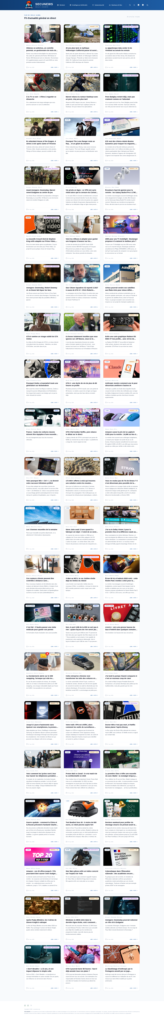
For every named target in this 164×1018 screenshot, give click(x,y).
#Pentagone (123, 966)
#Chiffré (76, 721)
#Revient (116, 94)
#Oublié (38, 333)
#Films (31, 94)
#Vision (111, 526)
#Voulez (107, 477)
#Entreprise (69, 673)
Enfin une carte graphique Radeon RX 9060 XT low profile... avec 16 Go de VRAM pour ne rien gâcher (120, 339)
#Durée (67, 380)
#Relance (73, 94)
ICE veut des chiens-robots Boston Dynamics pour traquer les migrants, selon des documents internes (120, 143)
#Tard (67, 45)
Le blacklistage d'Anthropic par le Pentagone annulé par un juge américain (118, 971)
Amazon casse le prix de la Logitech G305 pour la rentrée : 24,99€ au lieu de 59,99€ (121, 434)
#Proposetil (121, 236)
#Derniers (107, 819)
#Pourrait (112, 284)
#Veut (106, 138)
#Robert (40, 284)
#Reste (76, 138)
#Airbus (107, 284)
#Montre (114, 380)
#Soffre (117, 770)
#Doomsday (34, 187)
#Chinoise (75, 673)
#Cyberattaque (109, 868)
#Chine (38, 819)
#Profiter (119, 819)
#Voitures (33, 429)
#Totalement (74, 333)
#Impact (37, 966)
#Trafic (68, 721)
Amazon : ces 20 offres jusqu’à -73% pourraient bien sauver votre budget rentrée (41, 873)
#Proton (68, 770)
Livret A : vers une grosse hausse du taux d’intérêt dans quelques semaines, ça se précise (121, 629)
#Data (114, 45)
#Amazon (107, 429)
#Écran (107, 575)
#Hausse (117, 624)
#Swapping (41, 673)
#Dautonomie (38, 721)
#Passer (37, 624)
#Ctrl (31, 477)
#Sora (76, 819)
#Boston (119, 138)
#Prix (115, 429)
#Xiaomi (116, 673)
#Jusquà (28, 721)
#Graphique (116, 333)
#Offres (33, 868)
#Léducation (116, 868)
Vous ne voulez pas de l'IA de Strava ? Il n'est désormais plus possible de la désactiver (121, 483)
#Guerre (28, 819)
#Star (67, 284)
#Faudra (32, 624)
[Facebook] (139, 5)
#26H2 (72, 917)
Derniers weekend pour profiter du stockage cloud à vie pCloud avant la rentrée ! (120, 824)
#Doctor (107, 721)
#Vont (36, 770)
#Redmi (117, 575)
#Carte (111, 333)
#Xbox (112, 770)
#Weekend (113, 819)
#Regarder (36, 94)
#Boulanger (114, 236)
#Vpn (76, 187)
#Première (116, 526)
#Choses (68, 333)
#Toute (39, 380)
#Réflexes (72, 236)
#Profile (77, 380)
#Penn (106, 94)
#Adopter (78, 236)
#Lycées (32, 770)
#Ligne (72, 187)
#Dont (27, 966)
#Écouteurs (108, 187)
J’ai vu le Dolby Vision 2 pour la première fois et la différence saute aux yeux (121, 532)
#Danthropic (116, 966)
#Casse (111, 429)
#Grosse (112, 624)
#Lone (67, 138)
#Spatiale (33, 819)
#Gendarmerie (29, 673)
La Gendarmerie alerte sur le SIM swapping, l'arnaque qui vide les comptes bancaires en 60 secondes (40, 678)
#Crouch (34, 236)
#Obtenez (28, 45)
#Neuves (39, 429)
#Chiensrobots (112, 138)
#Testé (107, 673)
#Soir (27, 94)
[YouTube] (143, 5)
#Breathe (32, 966)
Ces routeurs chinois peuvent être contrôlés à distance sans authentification (40, 580)
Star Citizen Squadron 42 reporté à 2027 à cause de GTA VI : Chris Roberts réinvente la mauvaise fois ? (82, 290)
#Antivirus (34, 45)
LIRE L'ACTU (54, 67)
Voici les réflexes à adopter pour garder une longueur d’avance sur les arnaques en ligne (82, 241)
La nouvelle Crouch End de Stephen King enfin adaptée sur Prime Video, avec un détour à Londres (41, 241)
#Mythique (72, 45)
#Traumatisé (33, 380)
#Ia (117, 380)
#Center (118, 45)
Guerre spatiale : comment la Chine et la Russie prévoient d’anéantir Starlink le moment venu (41, 824)
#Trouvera (77, 477)
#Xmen (67, 575)
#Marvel (68, 94)
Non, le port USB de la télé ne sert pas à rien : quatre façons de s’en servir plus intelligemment (82, 629)
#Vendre (118, 284)
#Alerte (36, 673)
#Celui (73, 477)
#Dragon (39, 138)
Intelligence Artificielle (130, 26)
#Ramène (28, 333)
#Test (67, 819)
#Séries (38, 917)
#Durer (73, 966)
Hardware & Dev (54, 26)
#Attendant (29, 138)
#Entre (76, 917)
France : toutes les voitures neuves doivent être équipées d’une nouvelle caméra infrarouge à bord (41, 434)
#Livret (107, 624)
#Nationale (123, 868)
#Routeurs (28, 575)
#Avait (75, 526)
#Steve (67, 526)
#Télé (70, 624)
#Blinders (33, 917)
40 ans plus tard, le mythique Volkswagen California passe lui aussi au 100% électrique (81, 50)
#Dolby (107, 526)
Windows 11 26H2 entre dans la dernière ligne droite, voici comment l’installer (80, 922)
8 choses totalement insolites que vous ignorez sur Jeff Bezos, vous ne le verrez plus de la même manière (82, 339)
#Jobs (71, 526)
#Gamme (117, 187)
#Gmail (76, 770)
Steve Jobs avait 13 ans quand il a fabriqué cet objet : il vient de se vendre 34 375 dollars (82, 532)
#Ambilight (108, 236)
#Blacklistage (109, 966)
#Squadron (77, 284)
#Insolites (80, 333)
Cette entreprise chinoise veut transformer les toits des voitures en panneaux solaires (80, 678)
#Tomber (68, 429)
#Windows (68, 917)
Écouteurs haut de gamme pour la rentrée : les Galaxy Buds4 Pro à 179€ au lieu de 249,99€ (120, 192)
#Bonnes (28, 526)
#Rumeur (78, 94)
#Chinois (34, 575)
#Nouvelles (34, 526)
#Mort (115, 721)
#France (28, 429)
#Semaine (39, 526)
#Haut (113, 187)
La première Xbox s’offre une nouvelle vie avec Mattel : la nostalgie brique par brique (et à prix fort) (121, 776)
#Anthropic (108, 380)
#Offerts (68, 477)
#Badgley (111, 94)
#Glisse (75, 868)
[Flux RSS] (134, 5)
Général (56, 75)
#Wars (70, 868)
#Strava (112, 477)
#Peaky (28, 917)
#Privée (68, 187)
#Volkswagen (78, 45)
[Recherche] (130, 5)
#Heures (72, 380)
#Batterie (112, 575)
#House (34, 138)
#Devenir (36, 477)
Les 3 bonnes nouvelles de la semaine (41, 529)
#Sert (74, 624)
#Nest (116, 477)
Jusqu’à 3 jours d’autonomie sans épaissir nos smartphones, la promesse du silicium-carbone (42, 727)
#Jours (32, 721)
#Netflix (73, 429)
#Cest (27, 624)
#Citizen (71, 284)
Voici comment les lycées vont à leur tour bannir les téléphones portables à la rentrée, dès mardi (41, 776)
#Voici (67, 236)
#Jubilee (71, 575)
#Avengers (28, 187)
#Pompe (111, 673)
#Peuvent (39, 575)
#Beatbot (71, 819)
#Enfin (107, 333)
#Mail (72, 770)
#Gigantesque (108, 45)
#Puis (77, 429)
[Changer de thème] (147, 5)
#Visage (33, 333)
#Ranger (71, 138)
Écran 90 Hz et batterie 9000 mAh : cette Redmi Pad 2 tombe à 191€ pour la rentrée (121, 580)
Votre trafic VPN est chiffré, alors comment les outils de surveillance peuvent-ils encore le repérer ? (80, 727)
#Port (67, 624)
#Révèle (77, 575)
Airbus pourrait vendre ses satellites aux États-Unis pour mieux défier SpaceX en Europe (120, 290)
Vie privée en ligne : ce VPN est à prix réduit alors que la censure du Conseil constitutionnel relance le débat (81, 192)
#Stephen (39, 236)
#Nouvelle (28, 236)
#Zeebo (28, 380)
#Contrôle (40, 45)
